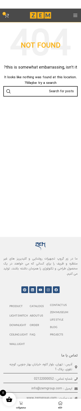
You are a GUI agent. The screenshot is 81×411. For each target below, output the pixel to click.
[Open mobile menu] (75, 15)
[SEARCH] (8, 91)
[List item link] (61, 305)
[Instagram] (48, 289)
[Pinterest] (24, 289)
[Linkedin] (32, 289)
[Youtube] (40, 289)
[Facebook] (56, 289)
